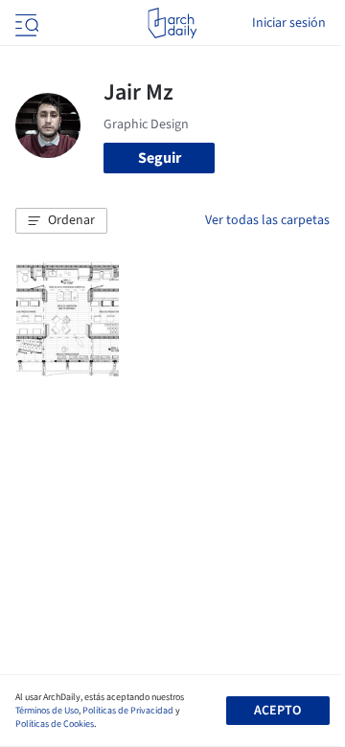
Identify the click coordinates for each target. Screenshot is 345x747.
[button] (61, 221)
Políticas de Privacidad (127, 710)
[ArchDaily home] (172, 23)
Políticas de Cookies (54, 724)
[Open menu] (25, 23)
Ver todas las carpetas (267, 220)
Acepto (277, 710)
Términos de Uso (47, 710)
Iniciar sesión (289, 23)
